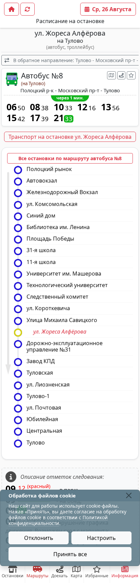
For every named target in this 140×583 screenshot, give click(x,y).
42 (21, 119)
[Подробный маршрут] (121, 75)
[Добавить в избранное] (131, 75)
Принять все (70, 554)
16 (92, 108)
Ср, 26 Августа (112, 9)
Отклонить (38, 538)
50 (21, 108)
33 (68, 108)
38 (45, 108)
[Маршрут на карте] (111, 75)
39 (45, 119)
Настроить (101, 538)
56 (116, 108)
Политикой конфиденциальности (58, 520)
